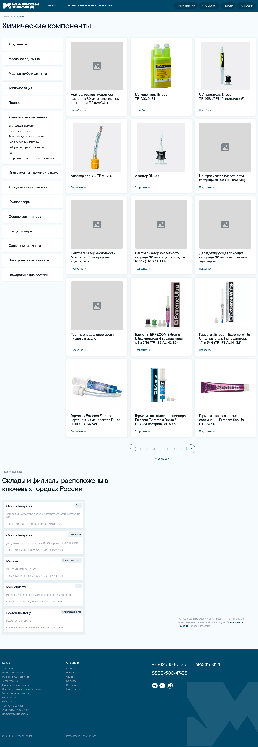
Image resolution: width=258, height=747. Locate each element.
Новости (70, 672)
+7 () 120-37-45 (16, 575)
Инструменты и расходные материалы (22, 689)
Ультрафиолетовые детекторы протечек (31, 158)
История (71, 668)
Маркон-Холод (24, 735)
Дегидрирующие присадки (24, 141)
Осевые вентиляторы (25, 216)
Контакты (71, 680)
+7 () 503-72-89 (16, 601)
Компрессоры (19, 202)
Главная (5, 16)
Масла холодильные (13, 672)
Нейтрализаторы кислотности (26, 147)
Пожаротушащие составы (28, 275)
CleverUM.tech (88, 735)
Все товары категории (21, 125)
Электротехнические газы (29, 260)
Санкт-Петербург (186, 5)
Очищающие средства (21, 131)
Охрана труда (73, 689)
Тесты (12, 152)
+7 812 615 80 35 (209, 5)
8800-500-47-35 (169, 673)
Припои (15, 103)
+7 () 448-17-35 (15, 523)
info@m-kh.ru (55, 523)
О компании (247, 5)
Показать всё (161, 458)
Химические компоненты (15, 685)
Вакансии (71, 685)
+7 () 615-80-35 (16, 549)
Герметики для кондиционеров (26, 136)
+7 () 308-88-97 (16, 627)
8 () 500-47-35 (37, 523)
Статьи (70, 676)
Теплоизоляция (20, 88)
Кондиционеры (20, 231)
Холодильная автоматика (15, 693)
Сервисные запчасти (13, 705)
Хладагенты (8, 668)
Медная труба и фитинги (15, 676)
